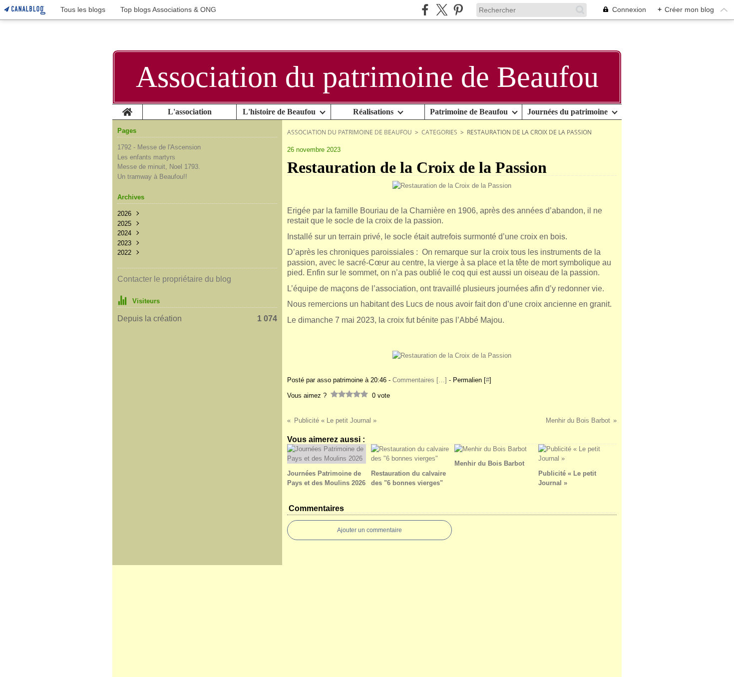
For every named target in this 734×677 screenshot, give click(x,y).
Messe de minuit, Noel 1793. (158, 166)
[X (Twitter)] (441, 9)
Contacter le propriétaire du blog (174, 279)
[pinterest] (458, 9)
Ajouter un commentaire (369, 530)
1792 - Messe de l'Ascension (159, 147)
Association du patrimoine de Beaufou (349, 132)
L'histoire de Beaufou (279, 112)
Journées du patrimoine (567, 112)
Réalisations (373, 112)
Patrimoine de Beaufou (469, 112)
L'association (190, 112)
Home (127, 108)
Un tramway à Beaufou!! (152, 176)
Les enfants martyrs (146, 157)
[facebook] (425, 9)
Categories (439, 132)
